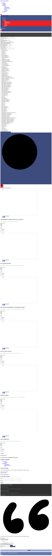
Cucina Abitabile (5, 64)
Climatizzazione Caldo (6, 59)
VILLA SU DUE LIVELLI (6, 351)
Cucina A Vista (5, 63)
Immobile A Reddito (5, 75)
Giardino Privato (5, 73)
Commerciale (4, 461)
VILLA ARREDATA (4, 439)
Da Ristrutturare (5, 67)
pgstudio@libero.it (6, 474)
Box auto (5, 10)
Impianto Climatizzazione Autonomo (8, 77)
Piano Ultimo (4, 109)
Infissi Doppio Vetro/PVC (6, 84)
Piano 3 (3, 104)
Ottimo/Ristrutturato (5, 100)
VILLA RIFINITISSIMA (5, 263)
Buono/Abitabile (5, 55)
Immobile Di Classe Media (7, 76)
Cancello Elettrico (5, 57)
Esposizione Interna (5, 70)
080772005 (3, 13)
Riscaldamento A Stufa (6, 115)
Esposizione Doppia (5, 68)
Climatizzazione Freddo (6, 60)
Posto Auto (4, 111)
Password (2, 544)
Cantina (3, 58)
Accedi (11, 545)
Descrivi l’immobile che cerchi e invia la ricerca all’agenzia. (12, 488)
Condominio (4, 62)
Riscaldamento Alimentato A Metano (8, 119)
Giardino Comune (5, 72)
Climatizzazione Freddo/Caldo (7, 61)
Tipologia (2, 41)
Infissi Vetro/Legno (5, 88)
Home (3, 2)
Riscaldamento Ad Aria (6, 116)
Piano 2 (3, 103)
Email (1, 480)
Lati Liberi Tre (5, 94)
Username (2, 543)
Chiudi (1, 554)
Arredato (4, 51)
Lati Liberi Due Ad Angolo (7, 91)
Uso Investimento (5, 130)
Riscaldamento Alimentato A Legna (8, 118)
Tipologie (3, 5)
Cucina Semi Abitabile (6, 65)
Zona (1, 39)
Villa (5, 6)
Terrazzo (4, 128)
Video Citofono (5, 131)
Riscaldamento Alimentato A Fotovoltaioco (9, 117)
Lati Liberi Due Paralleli (6, 92)
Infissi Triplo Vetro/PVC (6, 87)
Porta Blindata (5, 110)
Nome (1, 478)
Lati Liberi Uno (5, 95)
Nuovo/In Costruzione (6, 99)
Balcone (4, 53)
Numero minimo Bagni (4, 43)
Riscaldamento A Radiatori (7, 114)
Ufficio (5, 23)
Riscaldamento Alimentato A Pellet (8, 120)
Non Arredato (4, 98)
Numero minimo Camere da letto (5, 42)
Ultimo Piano (4, 129)
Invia (1, 14)
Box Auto (4, 54)
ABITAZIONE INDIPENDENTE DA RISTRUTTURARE (12, 307)
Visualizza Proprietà (5, 347)
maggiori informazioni (23, 550)
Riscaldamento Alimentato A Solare (8, 121)
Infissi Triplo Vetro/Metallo (6, 86)
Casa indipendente (7, 8)
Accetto (29, 550)
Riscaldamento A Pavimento (7, 113)
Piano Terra (4, 108)
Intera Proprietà (5, 90)
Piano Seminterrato (5, 107)
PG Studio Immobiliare (6, 484)
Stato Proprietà (2, 40)
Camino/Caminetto (5, 56)
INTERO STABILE (4, 395)
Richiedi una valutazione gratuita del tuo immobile (10, 492)
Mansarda (4, 97)
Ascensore (4, 52)
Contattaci (4, 11)
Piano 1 (3, 102)
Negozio (5, 24)
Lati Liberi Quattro (5, 93)
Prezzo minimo (2, 44)
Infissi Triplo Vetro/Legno (6, 85)
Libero (3, 96)
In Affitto (3, 3)
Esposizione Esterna (5, 69)
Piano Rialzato (5, 106)
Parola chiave (2, 37)
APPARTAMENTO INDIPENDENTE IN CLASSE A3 (11, 219)
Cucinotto (4, 66)
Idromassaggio (4, 74)
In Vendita (4, 4)
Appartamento (6, 7)
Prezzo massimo (3, 45)
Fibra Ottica (4, 71)
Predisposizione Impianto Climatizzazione (9, 112)
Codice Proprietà (3, 38)
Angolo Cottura (5, 50)
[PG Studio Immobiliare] (4, 0)
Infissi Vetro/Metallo (5, 89)
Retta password (12, 546)
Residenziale (4, 463)
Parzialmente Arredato (6, 101)
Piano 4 (3, 105)
